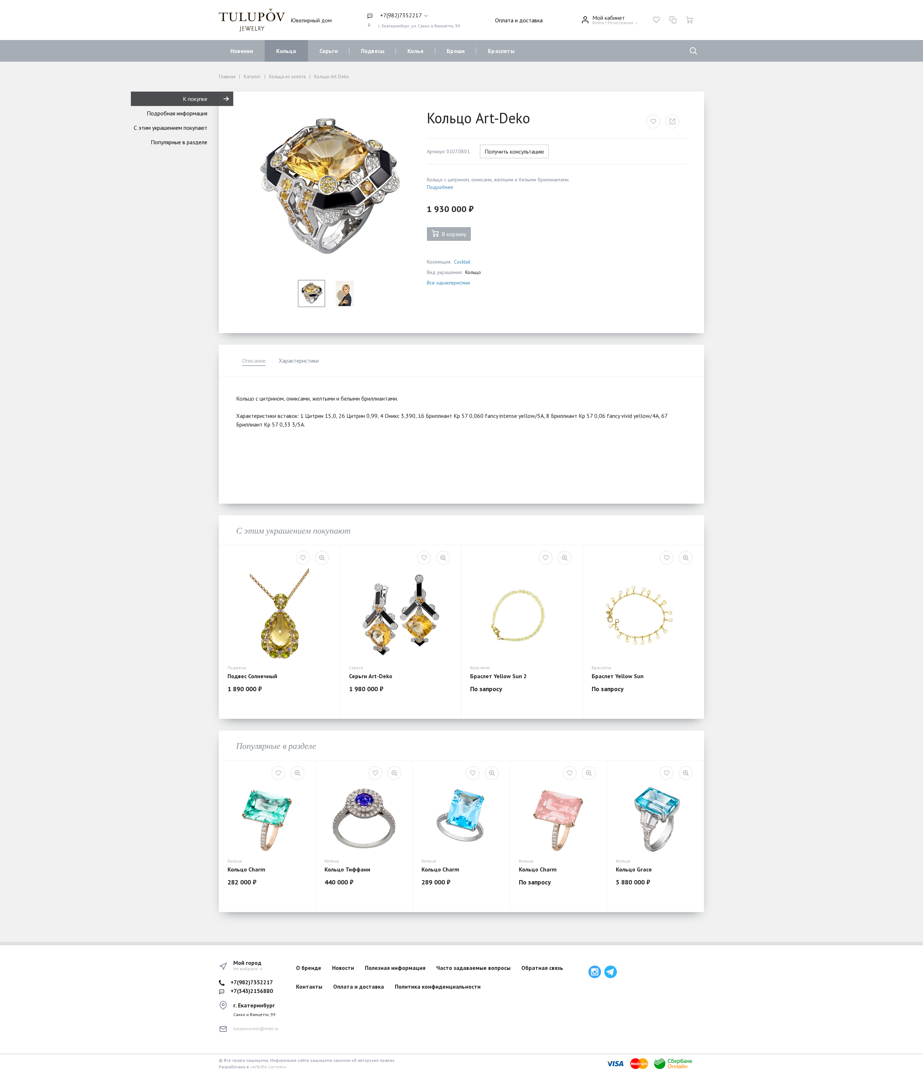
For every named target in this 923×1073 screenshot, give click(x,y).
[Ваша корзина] (689, 20)
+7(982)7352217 (251, 982)
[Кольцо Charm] (267, 819)
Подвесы (372, 50)
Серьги (328, 50)
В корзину (454, 234)
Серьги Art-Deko (370, 676)
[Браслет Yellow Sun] (643, 615)
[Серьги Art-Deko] (401, 615)
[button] (413, 15)
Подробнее (440, 187)
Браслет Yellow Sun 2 (498, 676)
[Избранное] (656, 20)
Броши (456, 50)
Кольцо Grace (634, 869)
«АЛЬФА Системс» (268, 1066)
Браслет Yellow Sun (618, 676)
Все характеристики (448, 282)
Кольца (286, 50)
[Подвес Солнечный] (279, 615)
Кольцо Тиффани (347, 869)
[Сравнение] (673, 20)
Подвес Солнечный (252, 676)
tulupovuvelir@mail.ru (255, 1028)
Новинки (241, 50)
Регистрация (620, 22)
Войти (598, 22)
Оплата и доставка (519, 20)
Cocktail (462, 262)
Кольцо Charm (246, 869)
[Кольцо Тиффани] (364, 819)
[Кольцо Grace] (655, 819)
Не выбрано (246, 968)
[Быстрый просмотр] (322, 558)
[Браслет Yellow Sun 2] (522, 615)
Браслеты (501, 50)
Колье (415, 50)
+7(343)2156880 (251, 990)
